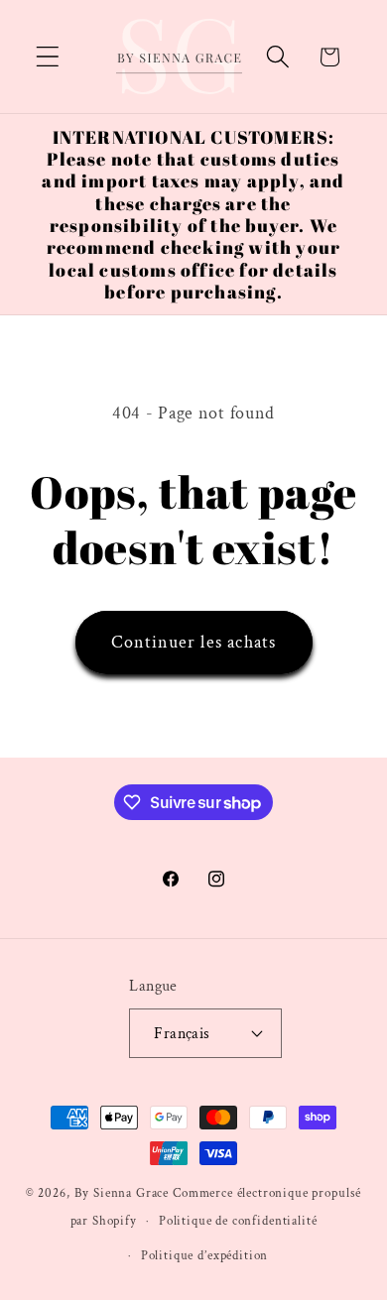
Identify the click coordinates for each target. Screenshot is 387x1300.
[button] (48, 57)
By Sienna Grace (122, 1193)
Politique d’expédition (204, 1255)
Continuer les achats (194, 642)
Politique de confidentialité (238, 1221)
